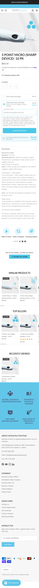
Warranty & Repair (8, 516)
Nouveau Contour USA (11, 75)
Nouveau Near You (8, 483)
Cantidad (5, 82)
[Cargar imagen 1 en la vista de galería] (19, 32)
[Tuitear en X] (20, 241)
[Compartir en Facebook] (22, 241)
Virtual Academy (7, 489)
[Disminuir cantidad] (4, 86)
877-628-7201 (9, 451)
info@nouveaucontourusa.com (17, 455)
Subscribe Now (19, 130)
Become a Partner (8, 486)
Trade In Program (7, 513)
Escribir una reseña (21, 257)
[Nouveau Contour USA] (19, 10)
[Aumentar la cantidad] (16, 86)
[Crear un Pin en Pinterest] (25, 241)
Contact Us (5, 504)
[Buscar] (7, 10)
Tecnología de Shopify (23, 574)
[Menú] (2, 10)
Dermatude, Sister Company (11, 480)
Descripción (6, 149)
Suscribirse (8, 544)
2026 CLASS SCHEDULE (19, 2)
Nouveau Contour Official (10, 477)
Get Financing (6, 510)
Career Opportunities (8, 507)
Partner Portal (6, 492)
